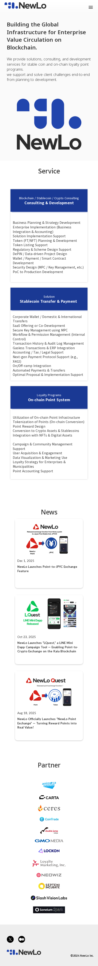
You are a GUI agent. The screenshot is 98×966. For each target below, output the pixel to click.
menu (90, 7)
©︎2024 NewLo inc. (81, 955)
